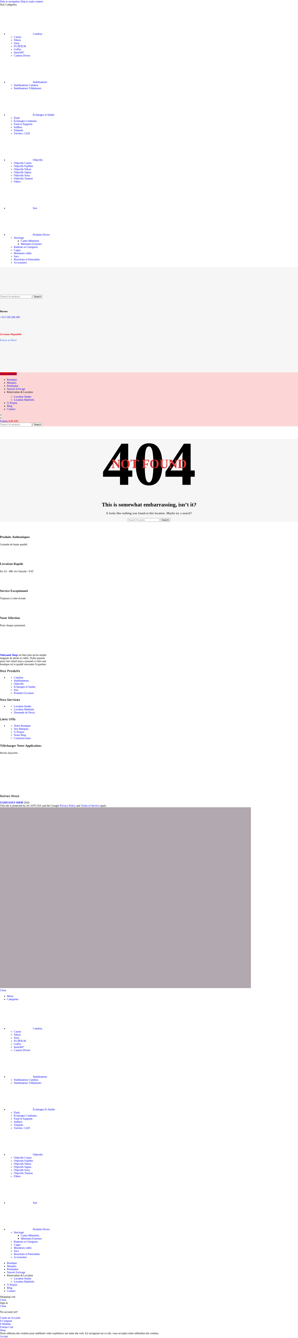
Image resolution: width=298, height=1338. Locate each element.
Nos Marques (21, 728)
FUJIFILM (20, 46)
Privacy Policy (68, 805)
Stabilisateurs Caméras (26, 85)
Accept (4, 1336)
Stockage (19, 237)
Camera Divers (22, 55)
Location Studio (22, 396)
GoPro (17, 49)
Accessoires (20, 262)
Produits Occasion (24, 693)
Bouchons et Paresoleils (27, 259)
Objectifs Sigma (22, 172)
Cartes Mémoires (30, 240)
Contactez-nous (22, 738)
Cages (17, 250)
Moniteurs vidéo (23, 253)
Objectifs (19, 683)
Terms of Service (90, 805)
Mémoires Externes (31, 243)
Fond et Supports (23, 124)
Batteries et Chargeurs (26, 247)
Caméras (18, 677)
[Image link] (26, 649)
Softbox (18, 127)
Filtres (17, 181)
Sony (16, 43)
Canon (17, 36)
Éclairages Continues (25, 121)
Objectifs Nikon (22, 169)
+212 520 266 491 (10, 317)
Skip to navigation (10, 1)
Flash (17, 117)
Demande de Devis (24, 712)
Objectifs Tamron (23, 178)
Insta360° (19, 52)
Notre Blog (20, 735)
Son (16, 689)
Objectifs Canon (23, 163)
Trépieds (18, 130)
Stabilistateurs (21, 680)
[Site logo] (17, 293)
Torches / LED (22, 133)
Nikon (17, 40)
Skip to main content (32, 1)
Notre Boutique (22, 725)
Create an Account (10, 1317)
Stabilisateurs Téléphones (27, 88)
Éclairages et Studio (24, 686)
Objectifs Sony (22, 175)
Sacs (16, 256)
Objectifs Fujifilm (23, 166)
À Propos (19, 731)
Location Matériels (24, 399)
